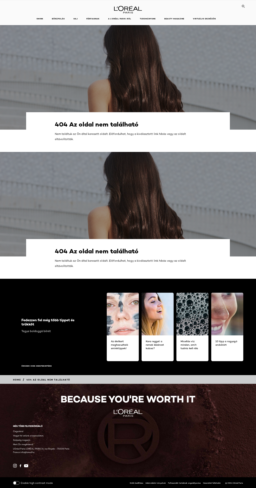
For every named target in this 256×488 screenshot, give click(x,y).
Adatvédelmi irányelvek (155, 483)
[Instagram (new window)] (15, 466)
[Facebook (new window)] (20, 465)
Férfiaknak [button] (92, 19)
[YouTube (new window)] (26, 465)
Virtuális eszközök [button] (204, 19)
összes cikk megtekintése (36, 366)
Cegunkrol (18, 431)
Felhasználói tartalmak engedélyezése (184, 483)
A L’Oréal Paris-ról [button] (119, 19)
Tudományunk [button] (148, 19)
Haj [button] (75, 19)
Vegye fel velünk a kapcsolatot (28, 435)
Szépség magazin (21, 440)
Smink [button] (40, 19)
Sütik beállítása (136, 483)
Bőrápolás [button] (58, 19)
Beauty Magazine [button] (174, 19)
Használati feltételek (212, 483)
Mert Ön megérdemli (23, 444)
